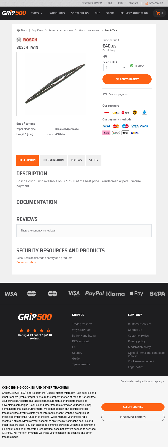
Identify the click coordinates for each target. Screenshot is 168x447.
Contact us (135, 330)
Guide (75, 358)
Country (77, 353)
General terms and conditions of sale (146, 354)
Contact (133, 3)
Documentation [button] (26, 262)
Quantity (110, 61)
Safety (93, 160)
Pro (120, 3)
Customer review (92, 3)
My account (156, 3)
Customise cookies (133, 417)
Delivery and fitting (134, 13)
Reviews (76, 160)
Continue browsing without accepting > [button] (142, 381)
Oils (97, 13)
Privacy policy (136, 341)
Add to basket (129, 79)
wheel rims (57, 13)
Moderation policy (139, 347)
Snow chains (80, 13)
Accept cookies (133, 407)
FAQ (110, 3)
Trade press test (82, 324)
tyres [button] (35, 13)
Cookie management (141, 361)
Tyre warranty (81, 364)
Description (27, 160)
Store (110, 13)
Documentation (53, 160)
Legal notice (135, 367)
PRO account (80, 341)
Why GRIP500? (81, 330)
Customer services (139, 324)
